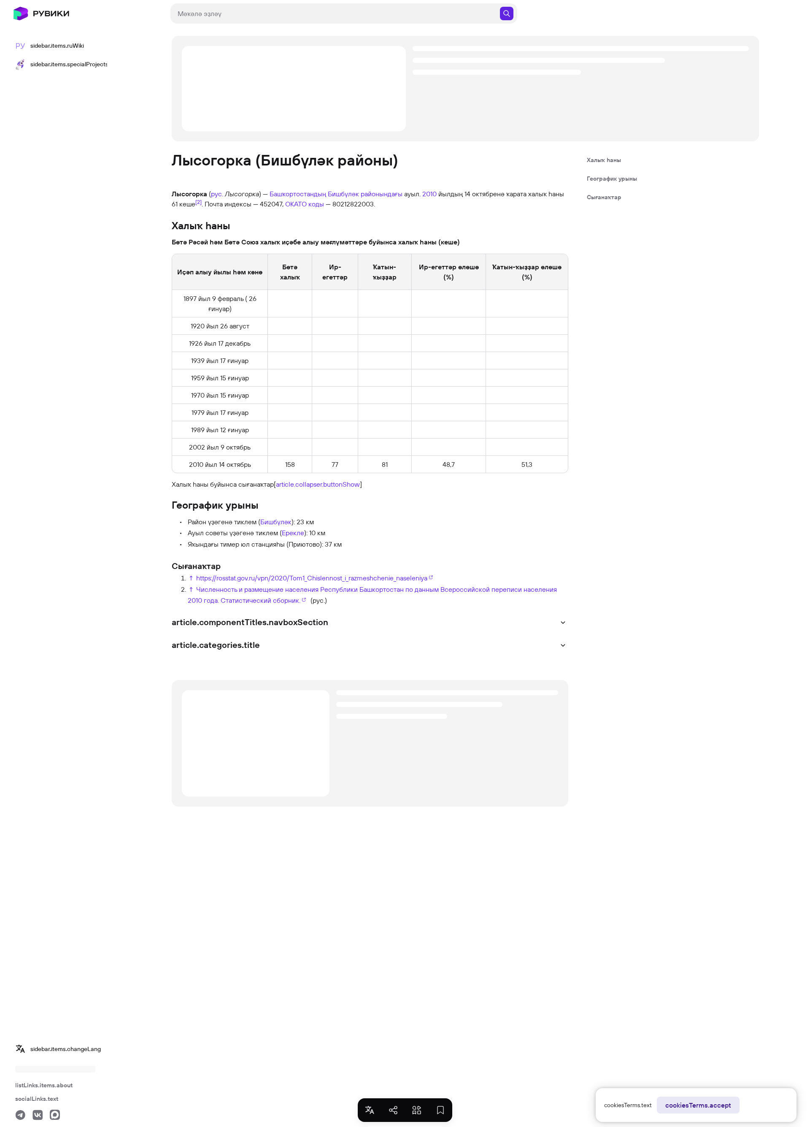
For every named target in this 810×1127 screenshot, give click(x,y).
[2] (198, 201)
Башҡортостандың (298, 194)
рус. (217, 194)
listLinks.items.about (44, 1085)
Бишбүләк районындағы (365, 194)
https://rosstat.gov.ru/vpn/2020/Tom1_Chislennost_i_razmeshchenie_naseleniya (311, 578)
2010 (429, 194)
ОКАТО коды (304, 204)
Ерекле (293, 532)
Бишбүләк (276, 521)
